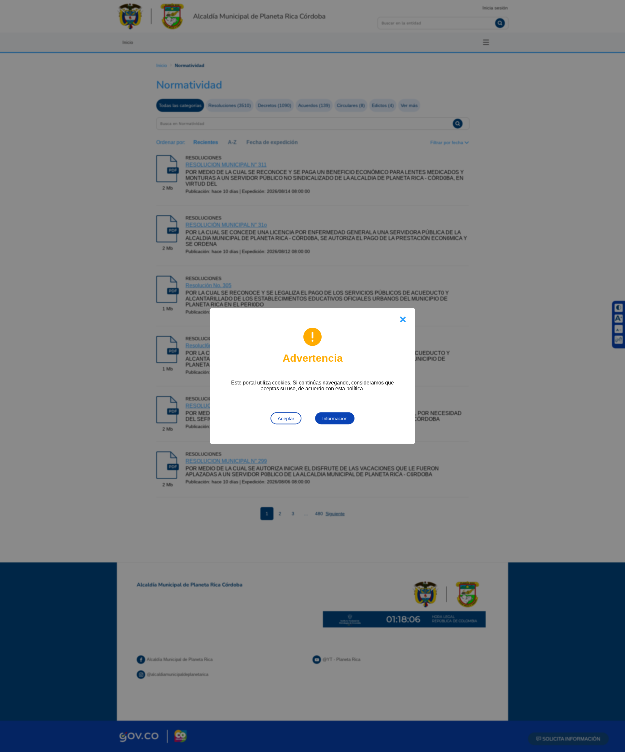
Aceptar (286, 418)
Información (334, 418)
